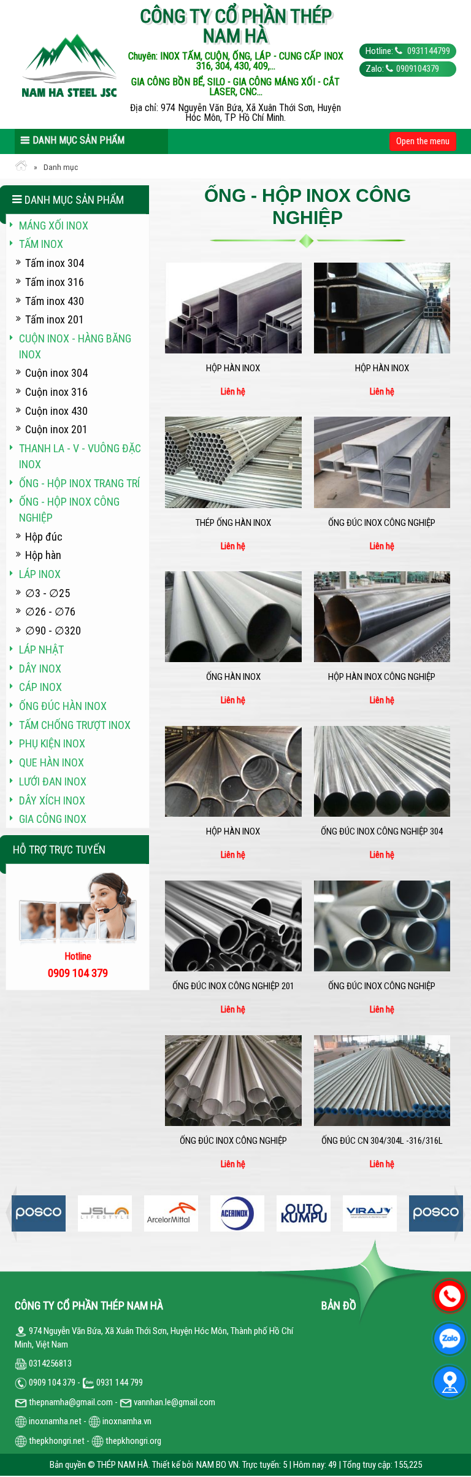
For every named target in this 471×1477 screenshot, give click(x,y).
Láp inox (40, 574)
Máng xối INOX (53, 225)
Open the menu (423, 141)
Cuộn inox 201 (56, 429)
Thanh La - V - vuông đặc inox (80, 456)
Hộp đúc (44, 536)
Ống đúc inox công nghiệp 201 (233, 986)
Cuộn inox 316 (56, 391)
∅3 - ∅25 (47, 593)
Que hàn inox (51, 762)
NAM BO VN (217, 1464)
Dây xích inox (52, 800)
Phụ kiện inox (52, 743)
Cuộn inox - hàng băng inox (75, 346)
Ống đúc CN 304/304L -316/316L (382, 1140)
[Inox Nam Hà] (70, 64)
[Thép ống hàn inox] (233, 462)
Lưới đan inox (52, 781)
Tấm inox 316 (54, 282)
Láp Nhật (41, 649)
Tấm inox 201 (54, 319)
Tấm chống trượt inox (75, 725)
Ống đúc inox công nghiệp (381, 522)
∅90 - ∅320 (53, 630)
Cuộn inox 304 (56, 372)
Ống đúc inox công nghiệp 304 (382, 831)
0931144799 (427, 50)
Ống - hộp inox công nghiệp (69, 509)
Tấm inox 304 (54, 262)
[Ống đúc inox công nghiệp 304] (382, 771)
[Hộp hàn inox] (233, 308)
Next (456, 1213)
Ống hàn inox (233, 676)
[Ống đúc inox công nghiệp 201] (233, 926)
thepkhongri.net (56, 1440)
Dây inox (40, 668)
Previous (15, 1213)
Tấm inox (41, 243)
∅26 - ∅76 (50, 611)
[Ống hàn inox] (233, 616)
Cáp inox (40, 687)
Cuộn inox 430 (56, 410)
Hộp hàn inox (233, 368)
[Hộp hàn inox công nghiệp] (382, 616)
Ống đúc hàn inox (63, 706)
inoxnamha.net (55, 1421)
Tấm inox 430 (54, 301)
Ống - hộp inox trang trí (79, 483)
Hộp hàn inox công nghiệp (381, 676)
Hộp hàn (43, 555)
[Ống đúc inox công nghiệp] (382, 462)
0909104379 (417, 68)
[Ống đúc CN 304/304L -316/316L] (382, 1080)
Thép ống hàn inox (233, 522)
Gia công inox (52, 818)
